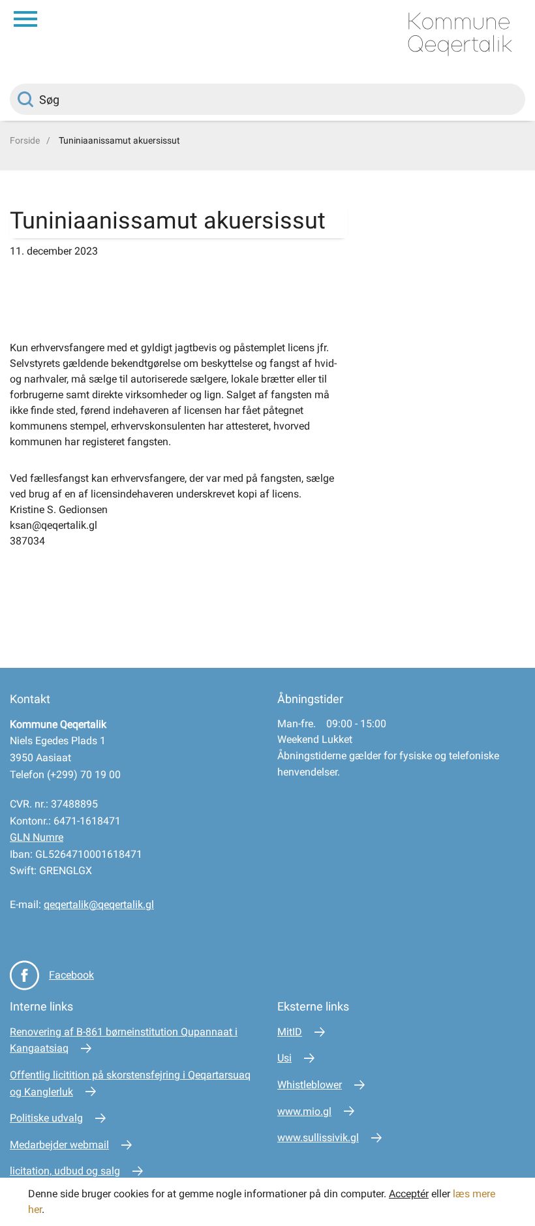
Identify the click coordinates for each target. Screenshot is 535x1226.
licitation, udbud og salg (65, 1171)
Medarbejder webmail (59, 1145)
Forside (25, 140)
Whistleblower (309, 1084)
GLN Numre (36, 837)
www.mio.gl (304, 1111)
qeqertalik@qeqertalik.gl (99, 904)
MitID (289, 1032)
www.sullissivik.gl (318, 1137)
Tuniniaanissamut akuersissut (119, 140)
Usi (284, 1058)
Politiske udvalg (46, 1118)
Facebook (71, 975)
